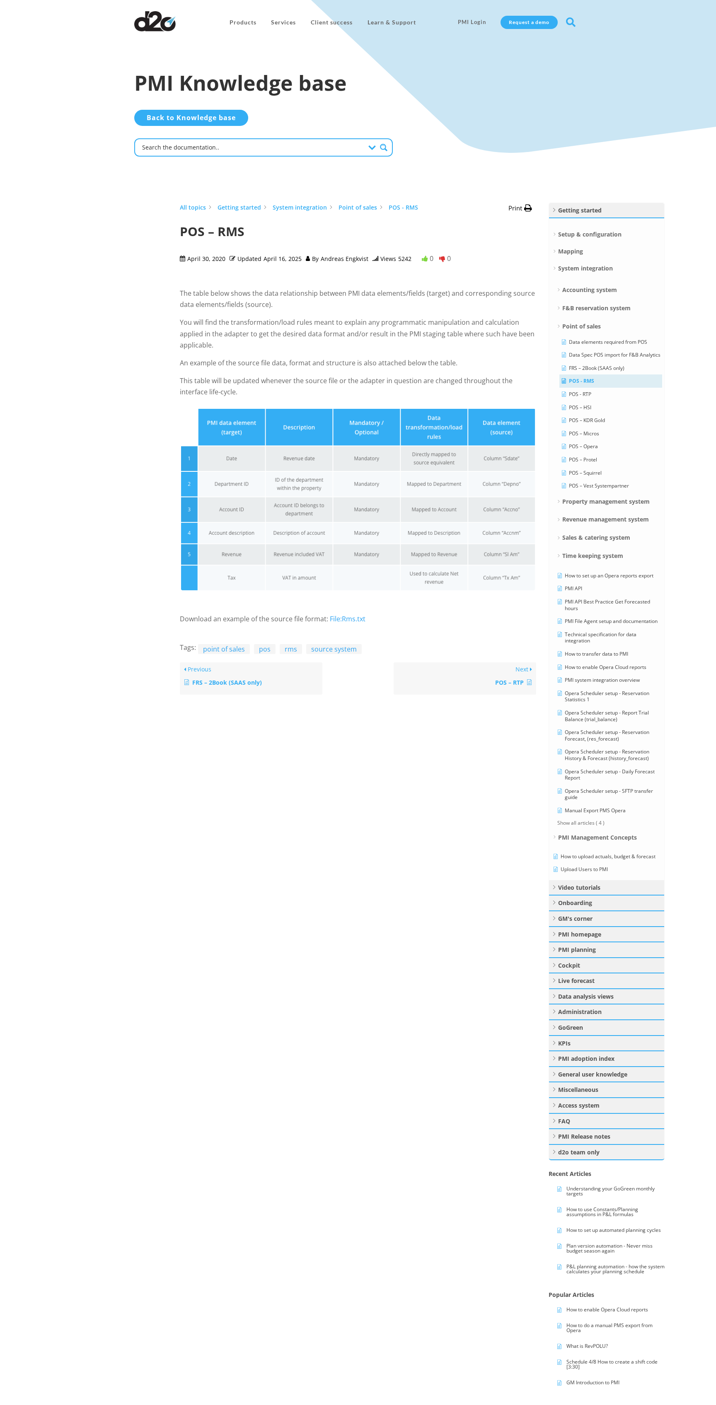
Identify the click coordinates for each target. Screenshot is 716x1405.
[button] (520, 208)
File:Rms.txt (347, 618)
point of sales (224, 649)
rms (291, 649)
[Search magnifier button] (383, 147)
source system (334, 649)
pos (265, 649)
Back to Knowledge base (191, 117)
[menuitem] (243, 22)
